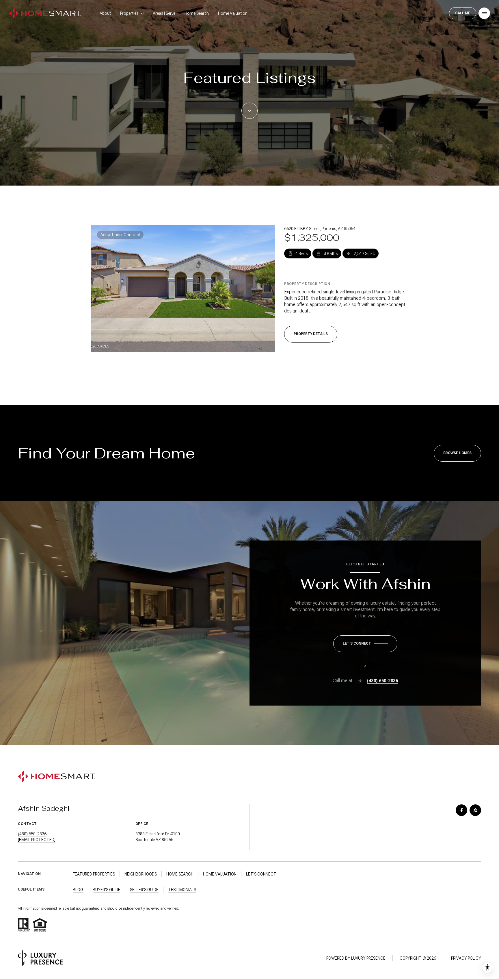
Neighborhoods (140, 874)
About (105, 13)
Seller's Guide (144, 889)
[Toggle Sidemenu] (484, 13)
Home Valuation (232, 13)
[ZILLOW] (475, 810)
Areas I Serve (164, 13)
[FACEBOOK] (461, 810)
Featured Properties (94, 874)
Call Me (462, 13)
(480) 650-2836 (382, 681)
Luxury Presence (368, 958)
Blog (78, 889)
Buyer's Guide (106, 889)
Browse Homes (457, 453)
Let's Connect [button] (261, 874)
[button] (365, 643)
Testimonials (182, 889)
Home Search (197, 13)
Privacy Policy (466, 958)
